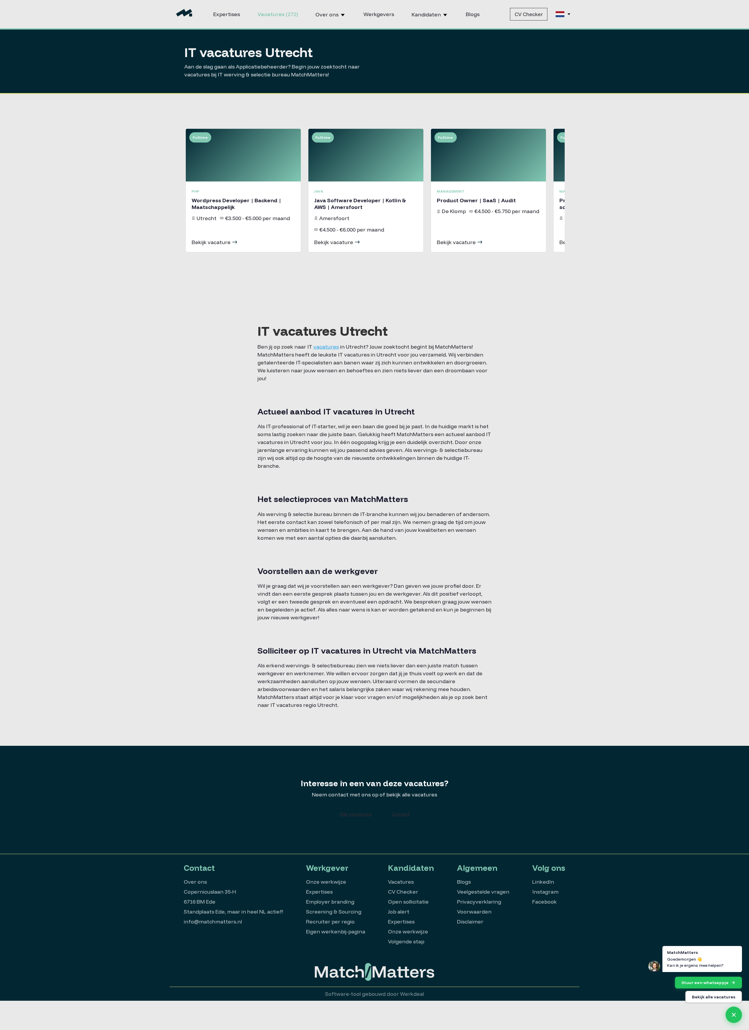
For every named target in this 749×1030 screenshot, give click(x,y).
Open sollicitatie (408, 901)
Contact (400, 814)
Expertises (226, 14)
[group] (243, 190)
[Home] (184, 14)
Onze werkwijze (326, 881)
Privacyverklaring (479, 901)
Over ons (327, 14)
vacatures (326, 346)
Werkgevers (378, 14)
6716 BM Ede (199, 901)
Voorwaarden (474, 911)
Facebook (544, 901)
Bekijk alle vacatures (713, 997)
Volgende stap (406, 941)
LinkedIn (543, 881)
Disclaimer (470, 921)
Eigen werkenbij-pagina (335, 931)
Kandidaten (427, 14)
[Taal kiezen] (563, 14)
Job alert (398, 911)
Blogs (473, 14)
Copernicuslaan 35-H (210, 891)
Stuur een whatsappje (705, 982)
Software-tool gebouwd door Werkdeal (374, 993)
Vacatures (277, 14)
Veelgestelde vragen (483, 891)
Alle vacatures (355, 814)
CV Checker (529, 14)
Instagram (545, 891)
